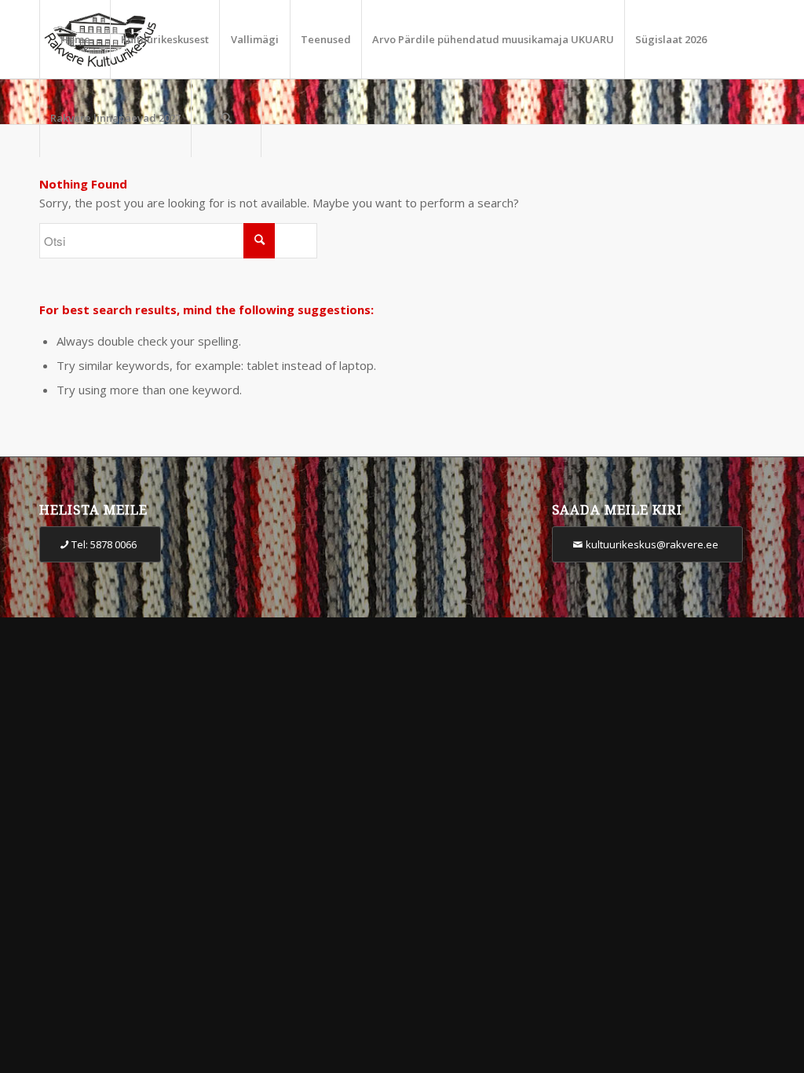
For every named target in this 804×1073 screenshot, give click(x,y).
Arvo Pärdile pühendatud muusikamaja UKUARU (493, 39)
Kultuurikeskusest (165, 39)
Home (75, 39)
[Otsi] (226, 118)
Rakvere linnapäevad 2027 (115, 118)
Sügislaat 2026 (671, 39)
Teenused (326, 39)
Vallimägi (255, 39)
